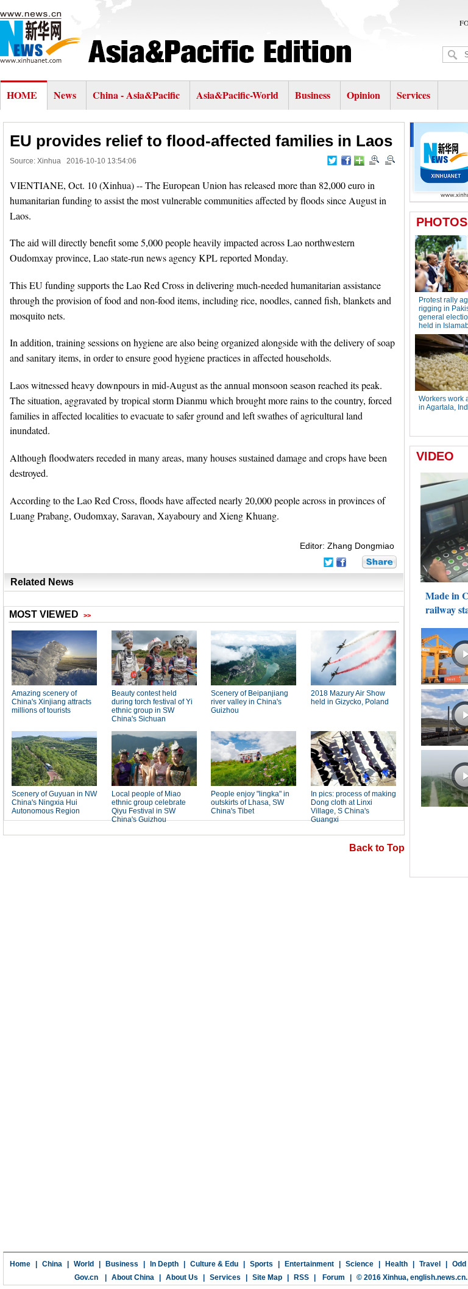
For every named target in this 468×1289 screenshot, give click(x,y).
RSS (301, 1277)
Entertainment (309, 1264)
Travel (430, 1264)
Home (20, 1264)
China (52, 1264)
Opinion (363, 95)
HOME (22, 95)
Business (312, 95)
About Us (182, 1277)
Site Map (267, 1277)
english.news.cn (438, 1277)
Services (413, 95)
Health (396, 1264)
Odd (459, 1264)
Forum (333, 1277)
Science (360, 1264)
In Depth (164, 1264)
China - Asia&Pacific (137, 95)
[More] (359, 160)
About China (133, 1277)
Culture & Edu (214, 1264)
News (65, 95)
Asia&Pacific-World (238, 95)
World (84, 1264)
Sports (261, 1264)
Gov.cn (86, 1277)
